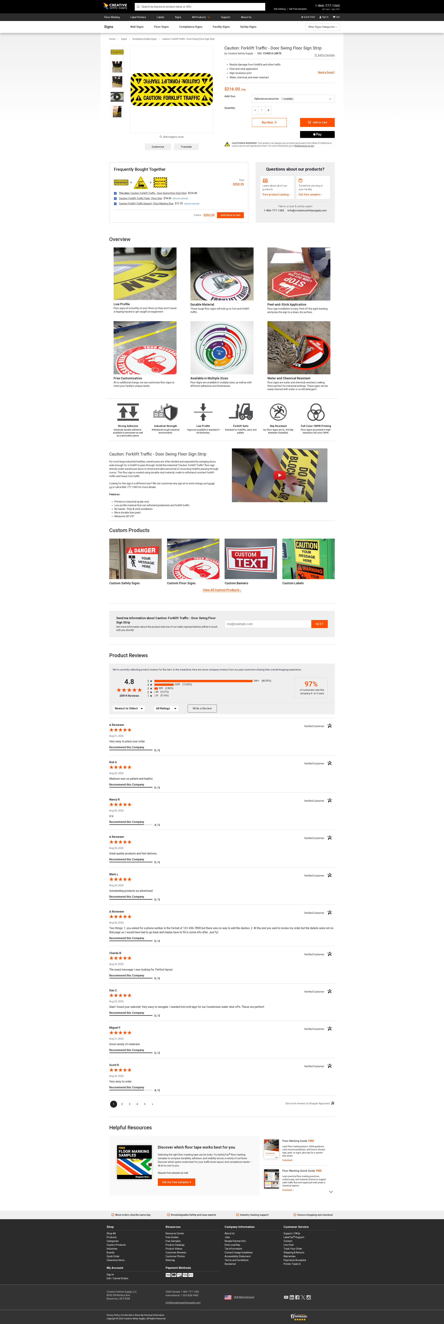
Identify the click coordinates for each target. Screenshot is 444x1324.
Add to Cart (320, 122)
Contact (288, 1241)
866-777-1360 (130, 487)
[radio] (220, 681)
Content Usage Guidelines (239, 1252)
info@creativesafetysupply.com (307, 210)
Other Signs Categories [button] (321, 27)
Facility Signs (221, 26)
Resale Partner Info (235, 1241)
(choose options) (180, 198)
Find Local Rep (232, 1244)
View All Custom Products (221, 590)
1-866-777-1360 (327, 6)
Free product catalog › (276, 194)
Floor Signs (161, 26)
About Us (246, 17)
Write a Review (202, 708)
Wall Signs (137, 26)
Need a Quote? (326, 72)
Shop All (111, 1233)
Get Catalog (280, 9)
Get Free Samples (298, 9)
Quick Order (309, 17)
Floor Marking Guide (294, 1140)
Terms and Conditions (237, 1260)
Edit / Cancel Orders (117, 1278)
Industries (112, 1248)
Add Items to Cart (230, 215)
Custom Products (129, 530)
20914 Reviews (132, 695)
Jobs (227, 1237)
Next (331, 1191)
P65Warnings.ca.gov (304, 146)
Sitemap (170, 1260)
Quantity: (229, 107)
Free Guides (172, 1237)
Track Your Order (293, 1248)
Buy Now (267, 122)
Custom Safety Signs (124, 583)
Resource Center (175, 1233)
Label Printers (138, 17)
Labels (160, 17)
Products (112, 1237)
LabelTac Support (294, 1237)
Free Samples (173, 1241)
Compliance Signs (190, 26)
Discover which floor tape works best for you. (197, 1147)
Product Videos (174, 1248)
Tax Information (233, 1248)
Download (287, 1160)
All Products (199, 17)
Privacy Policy (113, 1315)
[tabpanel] (294, 1151)
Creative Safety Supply (134, 1318)
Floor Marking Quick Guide (298, 1170)
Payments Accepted (295, 1260)
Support (225, 17)
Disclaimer (230, 1264)
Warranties (290, 1256)
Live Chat (289, 1244)
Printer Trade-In (292, 1264)
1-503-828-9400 (189, 1295)
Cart (338, 17)
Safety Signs (248, 26)
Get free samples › (310, 194)
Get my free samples (175, 1182)
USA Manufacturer (244, 1297)
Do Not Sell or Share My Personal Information (142, 1315)
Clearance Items (116, 1260)
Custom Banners (236, 583)
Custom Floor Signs (181, 583)
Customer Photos (175, 1256)
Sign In (325, 17)
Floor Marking (112, 17)
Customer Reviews (176, 1252)
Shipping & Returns (294, 1252)
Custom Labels (293, 583)
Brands (110, 1252)
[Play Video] (117, 96)
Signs (178, 17)
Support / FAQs (292, 1233)
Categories (113, 1241)
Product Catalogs (175, 1244)
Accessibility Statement (238, 1256)
